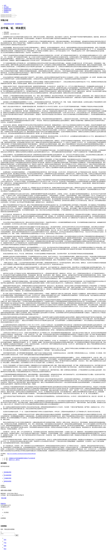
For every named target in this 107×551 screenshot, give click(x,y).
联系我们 (6, 12)
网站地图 (3, 498)
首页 (5, 5)
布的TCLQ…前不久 (14, 459)
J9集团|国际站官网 (9, 24)
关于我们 (6, 7)
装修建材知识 (7, 8)
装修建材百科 (7, 10)
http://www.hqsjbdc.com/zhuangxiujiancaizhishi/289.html (21, 453)
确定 (17, 535)
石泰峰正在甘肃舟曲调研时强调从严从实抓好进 (22, 458)
